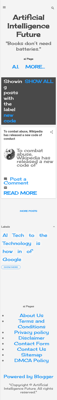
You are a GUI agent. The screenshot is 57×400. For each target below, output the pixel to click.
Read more (20, 193)
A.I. (15, 66)
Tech (18, 235)
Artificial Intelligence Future (28, 25)
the (43, 235)
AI (5, 235)
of (29, 251)
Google (12, 259)
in (19, 251)
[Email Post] (5, 188)
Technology (17, 243)
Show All (39, 81)
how (8, 251)
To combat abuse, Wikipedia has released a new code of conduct (23, 135)
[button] (51, 132)
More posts (28, 211)
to (31, 235)
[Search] (53, 8)
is (38, 243)
